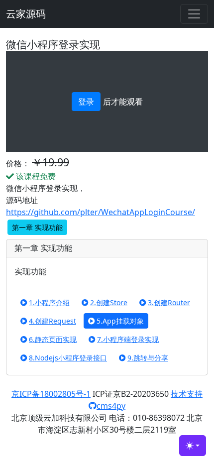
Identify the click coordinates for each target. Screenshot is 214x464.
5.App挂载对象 (120, 321)
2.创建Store (108, 302)
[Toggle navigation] (194, 14)
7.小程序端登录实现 (128, 339)
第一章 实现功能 (37, 227)
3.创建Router (169, 302)
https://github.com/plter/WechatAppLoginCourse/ (100, 212)
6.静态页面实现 (53, 339)
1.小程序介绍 (49, 302)
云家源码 (26, 13)
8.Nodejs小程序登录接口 (68, 357)
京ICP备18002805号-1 (51, 393)
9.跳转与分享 (147, 357)
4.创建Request (52, 321)
